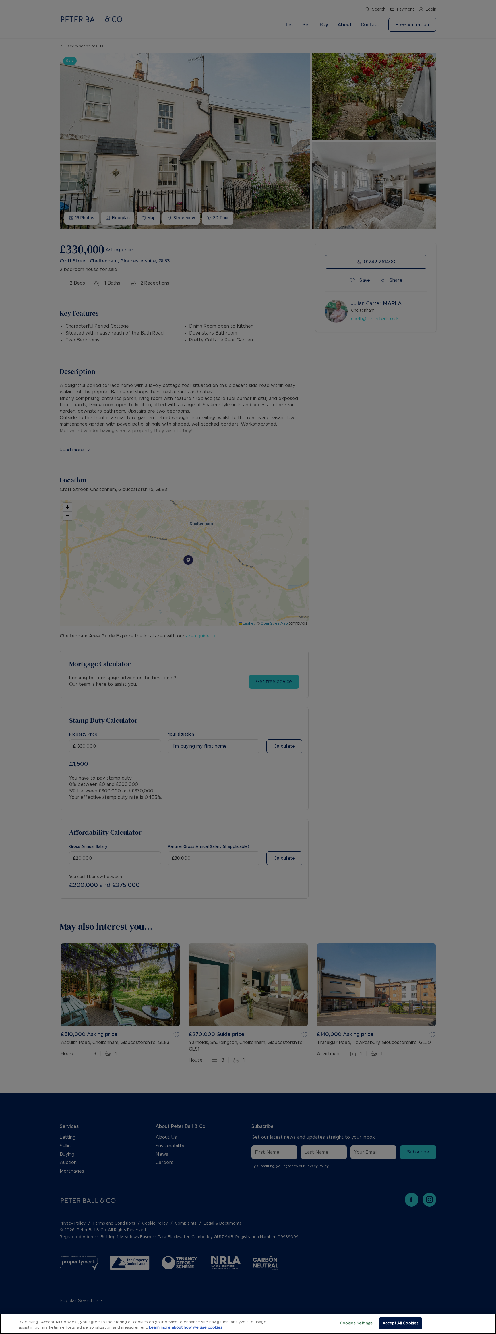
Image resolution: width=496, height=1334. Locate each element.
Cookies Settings (356, 1323)
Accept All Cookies (400, 1323)
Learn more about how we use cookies (185, 1328)
